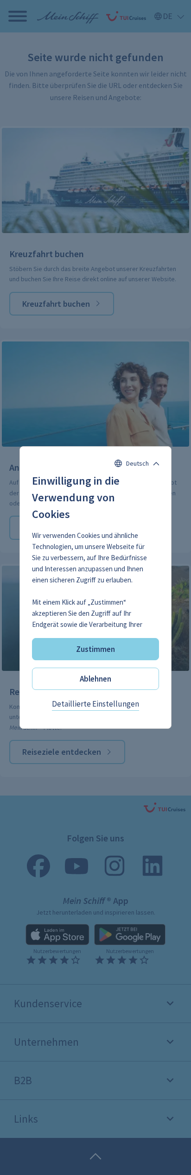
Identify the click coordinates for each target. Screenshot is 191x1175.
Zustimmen (95, 649)
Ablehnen (95, 679)
